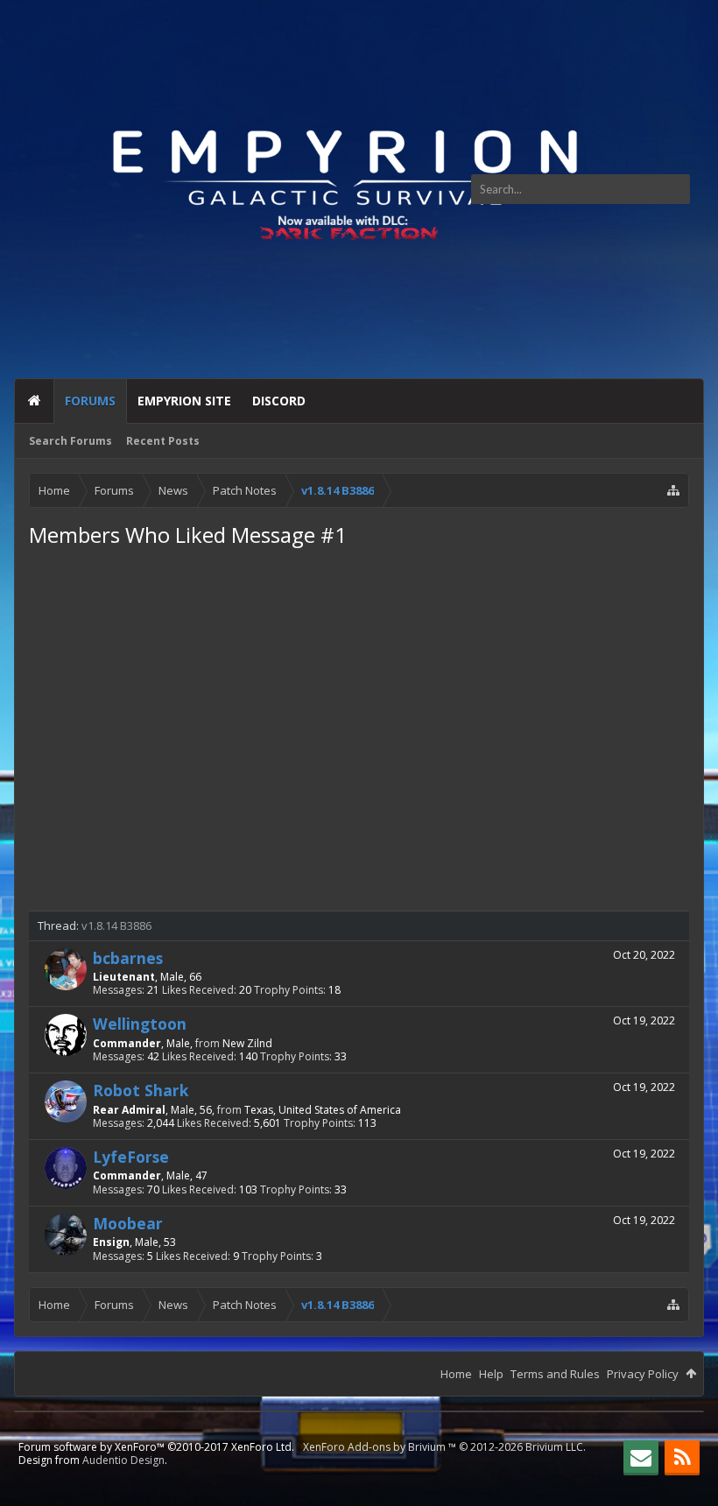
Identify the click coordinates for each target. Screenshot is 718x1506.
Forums (90, 400)
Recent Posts (163, 440)
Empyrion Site (184, 400)
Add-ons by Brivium (444, 1446)
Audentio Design (123, 1460)
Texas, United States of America (322, 1109)
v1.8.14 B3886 (116, 925)
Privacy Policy (643, 1374)
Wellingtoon (140, 1023)
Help (491, 1374)
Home (34, 401)
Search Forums (70, 440)
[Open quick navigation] (673, 490)
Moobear (128, 1223)
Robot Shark (140, 1090)
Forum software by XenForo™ (156, 1446)
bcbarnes (128, 957)
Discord (279, 400)
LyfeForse (131, 1156)
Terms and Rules (555, 1374)
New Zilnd (247, 1043)
